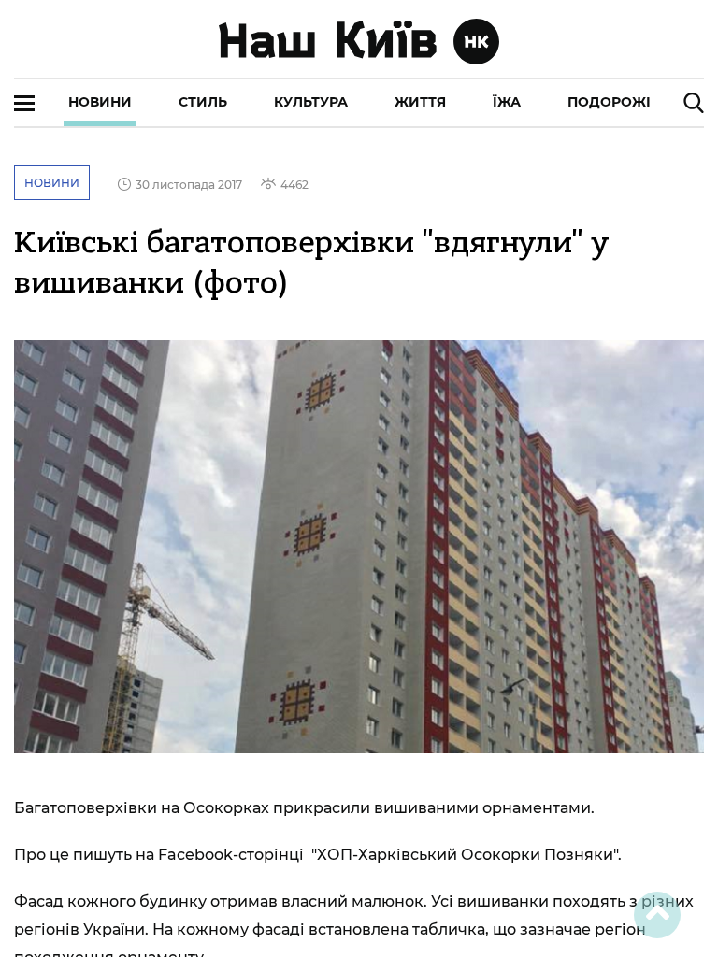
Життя (420, 101)
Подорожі (609, 101)
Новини (100, 101)
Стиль (203, 101)
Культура (311, 101)
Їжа (507, 101)
